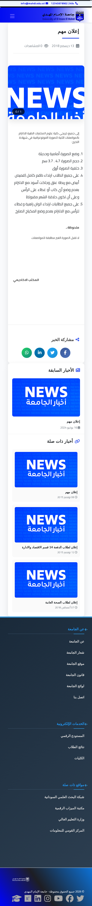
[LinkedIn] (37, 899)
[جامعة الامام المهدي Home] (63, 16)
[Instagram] (47, 899)
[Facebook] (70, 899)
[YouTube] (58, 899)
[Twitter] (80, 899)
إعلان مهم (73, 421)
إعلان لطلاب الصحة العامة (61, 602)
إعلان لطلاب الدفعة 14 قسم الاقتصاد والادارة (49, 547)
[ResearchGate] (28, 899)
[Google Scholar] (17, 899)
